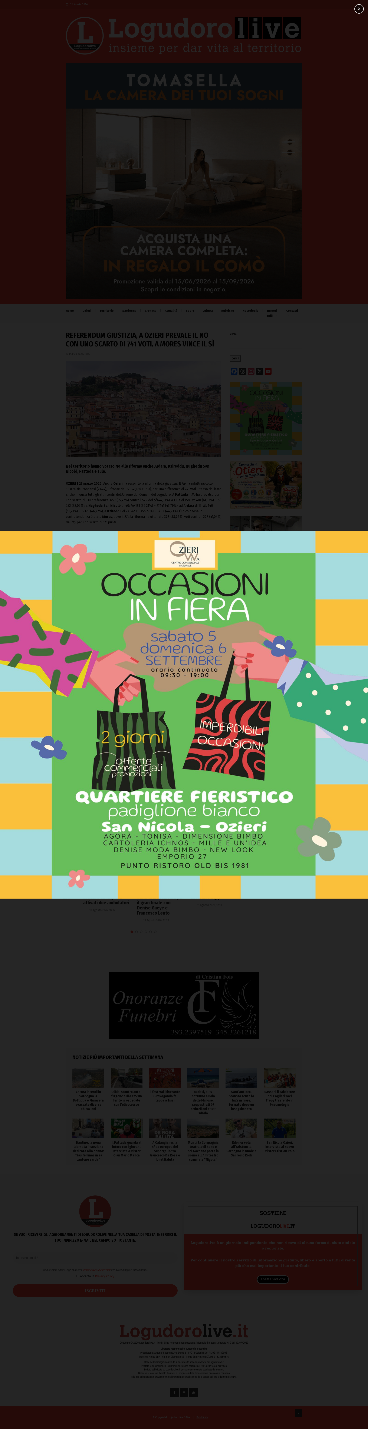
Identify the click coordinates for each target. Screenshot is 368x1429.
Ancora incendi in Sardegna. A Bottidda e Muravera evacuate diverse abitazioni (261, 734)
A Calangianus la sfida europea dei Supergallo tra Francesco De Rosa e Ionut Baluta (165, 1151)
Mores (73, 607)
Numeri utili (272, 313)
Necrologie (251, 311)
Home (70, 311)
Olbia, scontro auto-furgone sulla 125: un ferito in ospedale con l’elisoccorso (266, 752)
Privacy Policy (153, 706)
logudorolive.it (112, 569)
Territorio (107, 311)
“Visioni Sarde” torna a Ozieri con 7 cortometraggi (196, 892)
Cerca (233, 333)
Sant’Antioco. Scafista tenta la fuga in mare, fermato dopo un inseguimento (263, 808)
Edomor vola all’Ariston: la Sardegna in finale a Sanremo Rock (241, 1148)
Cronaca (150, 311)
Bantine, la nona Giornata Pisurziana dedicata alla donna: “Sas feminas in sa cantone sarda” (88, 1151)
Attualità (171, 311)
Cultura (208, 311)
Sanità (73, 879)
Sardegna (129, 311)
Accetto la (145, 706)
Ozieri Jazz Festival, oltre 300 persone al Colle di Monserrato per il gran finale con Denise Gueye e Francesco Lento (143, 900)
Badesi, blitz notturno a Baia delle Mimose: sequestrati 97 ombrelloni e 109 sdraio (262, 789)
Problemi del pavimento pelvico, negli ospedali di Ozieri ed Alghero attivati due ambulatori (89, 895)
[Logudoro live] (184, 37)
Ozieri (86, 311)
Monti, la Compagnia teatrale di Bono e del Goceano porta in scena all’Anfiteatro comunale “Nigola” (203, 1151)
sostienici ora (273, 1279)
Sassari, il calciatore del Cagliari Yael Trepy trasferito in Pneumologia (279, 1098)
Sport (190, 311)
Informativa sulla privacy (145, 699)
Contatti (292, 311)
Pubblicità (202, 1417)
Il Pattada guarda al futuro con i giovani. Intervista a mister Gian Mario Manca (126, 1148)
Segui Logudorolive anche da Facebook (92, 583)
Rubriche (227, 311)
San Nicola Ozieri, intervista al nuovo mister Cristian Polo (280, 1146)
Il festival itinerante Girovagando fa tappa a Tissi (263, 771)
